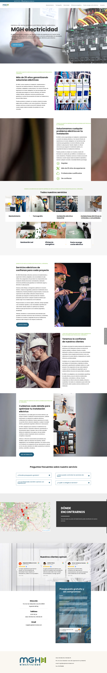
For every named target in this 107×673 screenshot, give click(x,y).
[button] (17, 569)
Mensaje (61, 613)
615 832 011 (39, 617)
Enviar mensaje (63, 635)
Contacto (102, 5)
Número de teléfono (64, 601)
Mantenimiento (50, 5)
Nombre (61, 595)
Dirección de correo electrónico (67, 607)
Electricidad (66, 5)
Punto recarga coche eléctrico (90, 5)
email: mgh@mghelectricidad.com (65, 663)
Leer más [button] (21, 575)
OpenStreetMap (46, 530)
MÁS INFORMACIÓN (26, 454)
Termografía (59, 5)
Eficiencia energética (76, 5)
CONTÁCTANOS (17, 45)
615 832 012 (32, 617)
